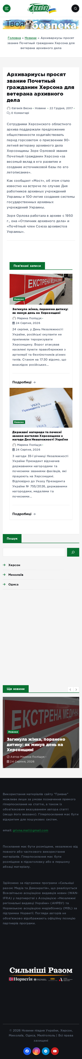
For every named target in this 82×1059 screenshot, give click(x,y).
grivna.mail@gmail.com (30, 830)
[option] (41, 732)
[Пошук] (73, 552)
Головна (14, 38)
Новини (31, 38)
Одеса (13, 584)
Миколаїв (15, 574)
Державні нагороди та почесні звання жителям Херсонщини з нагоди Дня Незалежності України (40, 435)
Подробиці (22, 382)
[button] (70, 689)
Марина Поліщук (29, 318)
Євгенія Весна (22, 108)
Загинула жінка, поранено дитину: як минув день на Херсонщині (40, 310)
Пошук (12, 538)
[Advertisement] (41, 636)
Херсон (14, 565)
